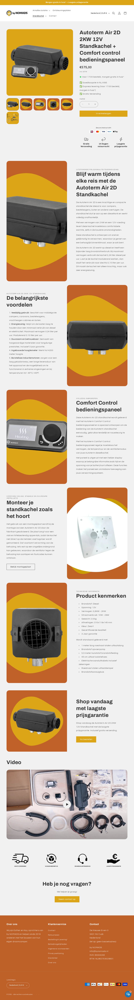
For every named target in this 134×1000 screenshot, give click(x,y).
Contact (51, 930)
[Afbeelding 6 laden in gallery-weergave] (13, 118)
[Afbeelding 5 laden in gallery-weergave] (67, 104)
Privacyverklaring (56, 953)
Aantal (82, 99)
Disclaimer (53, 958)
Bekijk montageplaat (20, 567)
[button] (41, 10)
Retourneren (53, 935)
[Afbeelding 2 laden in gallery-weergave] (26, 104)
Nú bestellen (86, 739)
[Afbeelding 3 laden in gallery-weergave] (40, 104)
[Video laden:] (67, 804)
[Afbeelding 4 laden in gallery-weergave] (53, 104)
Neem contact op (67, 899)
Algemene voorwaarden (58, 949)
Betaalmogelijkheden (57, 944)
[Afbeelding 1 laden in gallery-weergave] (13, 104)
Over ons (52, 963)
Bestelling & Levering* (57, 940)
